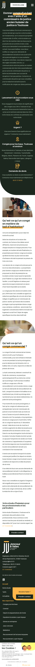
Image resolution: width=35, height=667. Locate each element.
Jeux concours (8, 626)
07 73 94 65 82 (7, 526)
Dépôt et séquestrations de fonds (14, 613)
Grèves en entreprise (10, 621)
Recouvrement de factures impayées (15, 634)
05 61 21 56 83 (17, 180)
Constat (5, 608)
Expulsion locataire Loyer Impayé (14, 617)
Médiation (6, 630)
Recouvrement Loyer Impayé (13, 639)
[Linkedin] (3, 579)
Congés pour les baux (10, 604)
